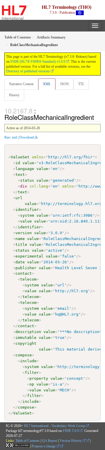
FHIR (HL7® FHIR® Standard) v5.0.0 (37, 61)
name (20, 239)
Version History (71, 441)
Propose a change (44, 446)
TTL (81, 84)
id (17, 163)
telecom (28, 279)
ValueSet (20, 157)
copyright (25, 343)
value (28, 163)
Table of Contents (27, 441)
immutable (25, 337)
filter (32, 372)
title (21, 244)
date (20, 262)
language (24, 169)
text (20, 174)
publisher (25, 268)
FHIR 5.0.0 (71, 431)
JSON (64, 84)
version (23, 233)
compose (23, 355)
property (38, 378)
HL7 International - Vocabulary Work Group (54, 426)
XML (47, 84)
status (27, 180)
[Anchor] (97, 117)
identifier (27, 209)
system (27, 215)
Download (26, 137)
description (28, 332)
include (28, 361)
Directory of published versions (28, 71)
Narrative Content (21, 84)
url (18, 198)
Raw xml (10, 137)
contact (23, 273)
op (31, 384)
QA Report (49, 441)
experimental (29, 256)
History (14, 95)
